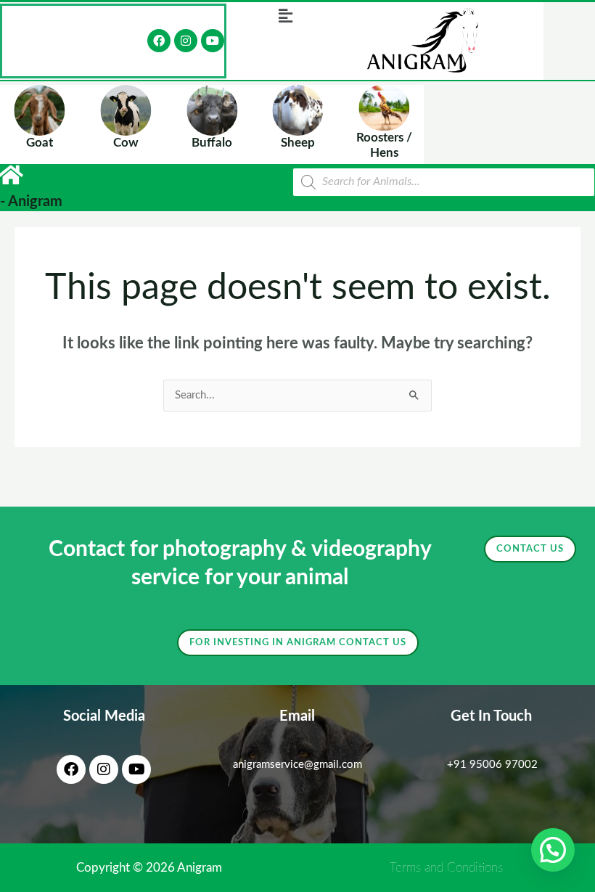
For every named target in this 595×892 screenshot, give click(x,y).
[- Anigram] (11, 175)
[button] (285, 16)
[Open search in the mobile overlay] (443, 182)
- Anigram (31, 202)
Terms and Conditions (446, 868)
